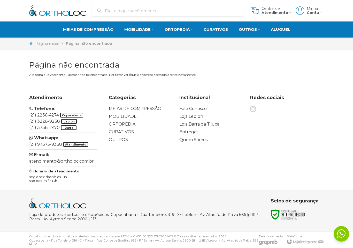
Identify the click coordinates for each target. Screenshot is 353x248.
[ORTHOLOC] (57, 10)
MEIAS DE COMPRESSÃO (135, 108)
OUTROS (118, 139)
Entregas (188, 131)
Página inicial (47, 43)
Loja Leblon (191, 116)
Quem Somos (193, 139)
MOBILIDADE (123, 116)
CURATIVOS (121, 131)
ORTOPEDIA (122, 124)
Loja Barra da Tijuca (199, 124)
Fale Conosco (193, 108)
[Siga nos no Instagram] (253, 109)
